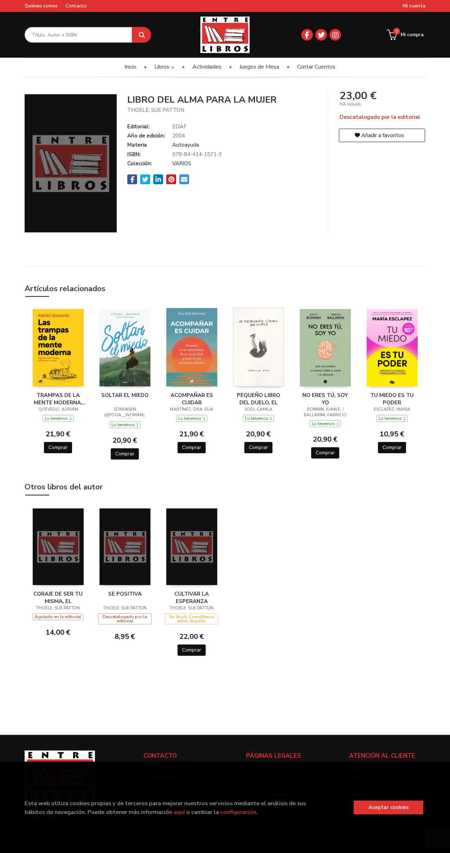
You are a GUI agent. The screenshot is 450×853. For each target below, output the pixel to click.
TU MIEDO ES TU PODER (392, 399)
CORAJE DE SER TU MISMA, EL (58, 597)
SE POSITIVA (125, 593)
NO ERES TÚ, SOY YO (325, 399)
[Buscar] (141, 35)
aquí (179, 812)
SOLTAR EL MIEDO (125, 395)
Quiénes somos (41, 6)
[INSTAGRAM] (335, 35)
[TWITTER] (321, 35)
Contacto (76, 6)
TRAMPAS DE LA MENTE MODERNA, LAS (58, 399)
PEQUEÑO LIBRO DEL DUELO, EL (258, 399)
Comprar (58, 447)
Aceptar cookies (388, 807)
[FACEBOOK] (307, 35)
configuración (238, 812)
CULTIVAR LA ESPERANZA (191, 597)
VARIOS (181, 163)
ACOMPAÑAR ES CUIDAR (192, 399)
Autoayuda (185, 144)
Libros (162, 67)
